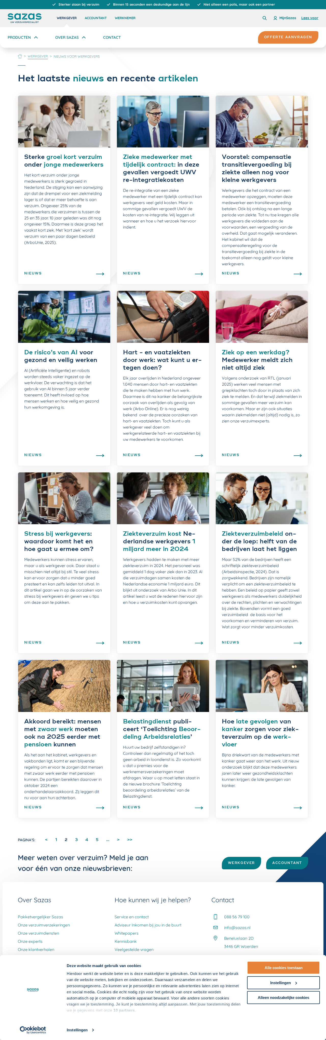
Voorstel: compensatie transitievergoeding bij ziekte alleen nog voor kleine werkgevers (257, 168)
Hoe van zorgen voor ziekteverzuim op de (260, 733)
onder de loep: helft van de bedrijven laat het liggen (259, 542)
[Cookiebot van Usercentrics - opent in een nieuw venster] (33, 1030)
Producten (19, 37)
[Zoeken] (264, 18)
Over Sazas (67, 37)
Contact (112, 37)
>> (129, 840)
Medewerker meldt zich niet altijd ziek (257, 360)
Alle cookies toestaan (284, 968)
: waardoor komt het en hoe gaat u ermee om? (58, 542)
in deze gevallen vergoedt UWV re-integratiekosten (161, 168)
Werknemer (125, 18)
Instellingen (77, 1030)
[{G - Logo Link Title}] (25, 18)
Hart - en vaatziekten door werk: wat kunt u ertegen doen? (162, 360)
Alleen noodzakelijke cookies (283, 997)
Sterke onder (63, 161)
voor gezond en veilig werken (60, 357)
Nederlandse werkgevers (159, 542)
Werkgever (67, 18)
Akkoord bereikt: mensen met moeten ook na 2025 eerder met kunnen (62, 733)
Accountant (96, 18)
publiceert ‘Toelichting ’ (162, 729)
